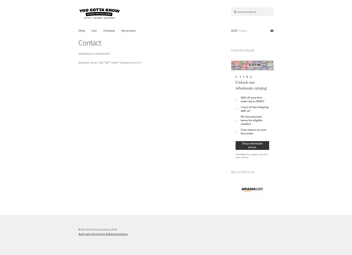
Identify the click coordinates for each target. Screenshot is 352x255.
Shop (81, 30)
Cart (94, 30)
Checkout (109, 30)
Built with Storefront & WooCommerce (103, 234)
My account (129, 30)
